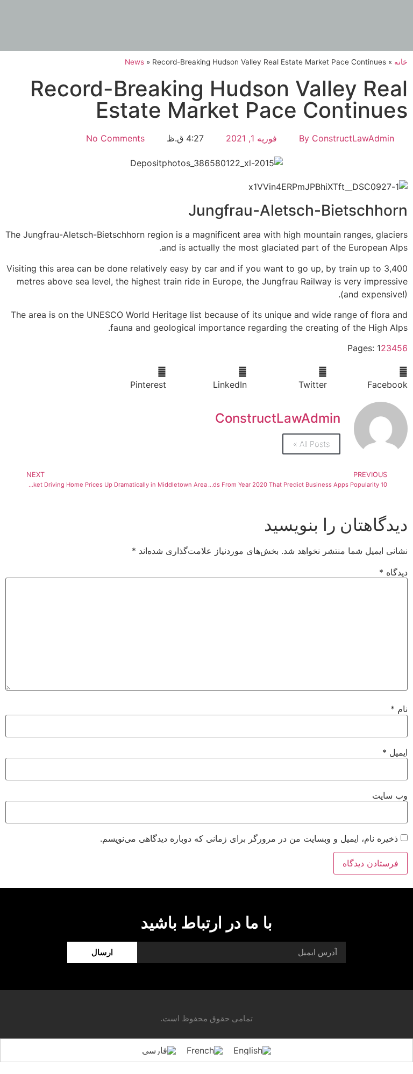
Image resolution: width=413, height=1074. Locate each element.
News (134, 62)
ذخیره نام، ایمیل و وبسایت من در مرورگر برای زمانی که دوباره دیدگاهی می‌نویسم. (249, 838)
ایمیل (395, 752)
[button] (367, 378)
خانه (401, 62)
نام (399, 709)
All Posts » (311, 444)
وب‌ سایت (390, 795)
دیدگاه (393, 572)
